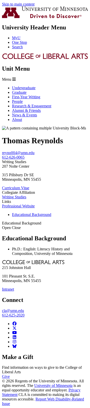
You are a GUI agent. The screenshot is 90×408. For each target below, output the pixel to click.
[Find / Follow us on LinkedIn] (14, 337)
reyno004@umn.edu (18, 153)
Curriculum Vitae (15, 188)
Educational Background (21, 225)
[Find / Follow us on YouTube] (14, 333)
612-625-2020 (13, 315)
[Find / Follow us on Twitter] (14, 328)
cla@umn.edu (13, 310)
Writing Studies (14, 197)
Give (6, 376)
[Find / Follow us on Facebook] (14, 324)
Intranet (8, 289)
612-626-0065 (13, 157)
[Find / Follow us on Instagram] (14, 342)
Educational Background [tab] (31, 214)
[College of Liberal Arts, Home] (45, 58)
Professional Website (18, 206)
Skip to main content (18, 4)
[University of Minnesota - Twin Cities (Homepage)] (45, 17)
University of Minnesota (53, 385)
